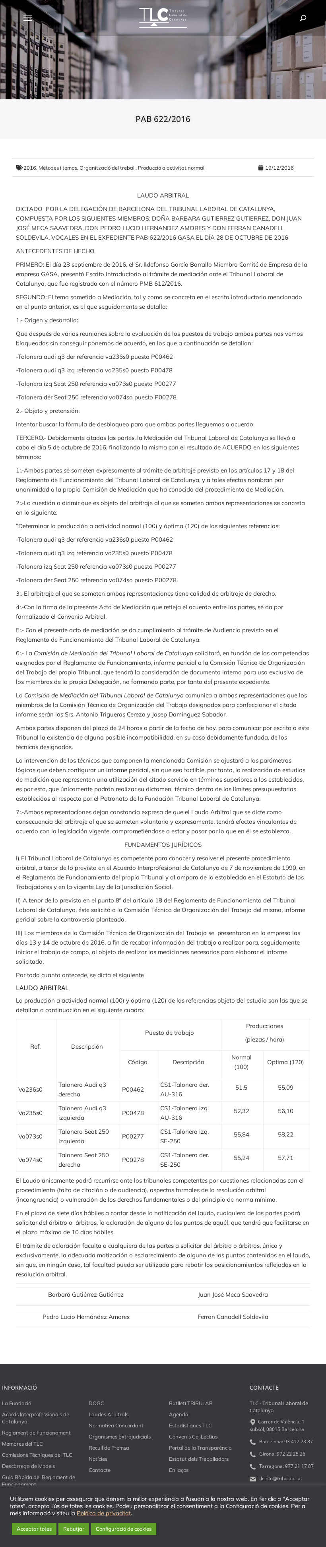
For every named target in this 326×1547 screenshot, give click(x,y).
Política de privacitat (104, 1513)
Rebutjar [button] (73, 1529)
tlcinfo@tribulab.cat (280, 1478)
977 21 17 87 (299, 1466)
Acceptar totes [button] (34, 1529)
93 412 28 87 (298, 1441)
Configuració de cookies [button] (123, 1529)
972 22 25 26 (291, 1453)
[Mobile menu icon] (28, 18)
